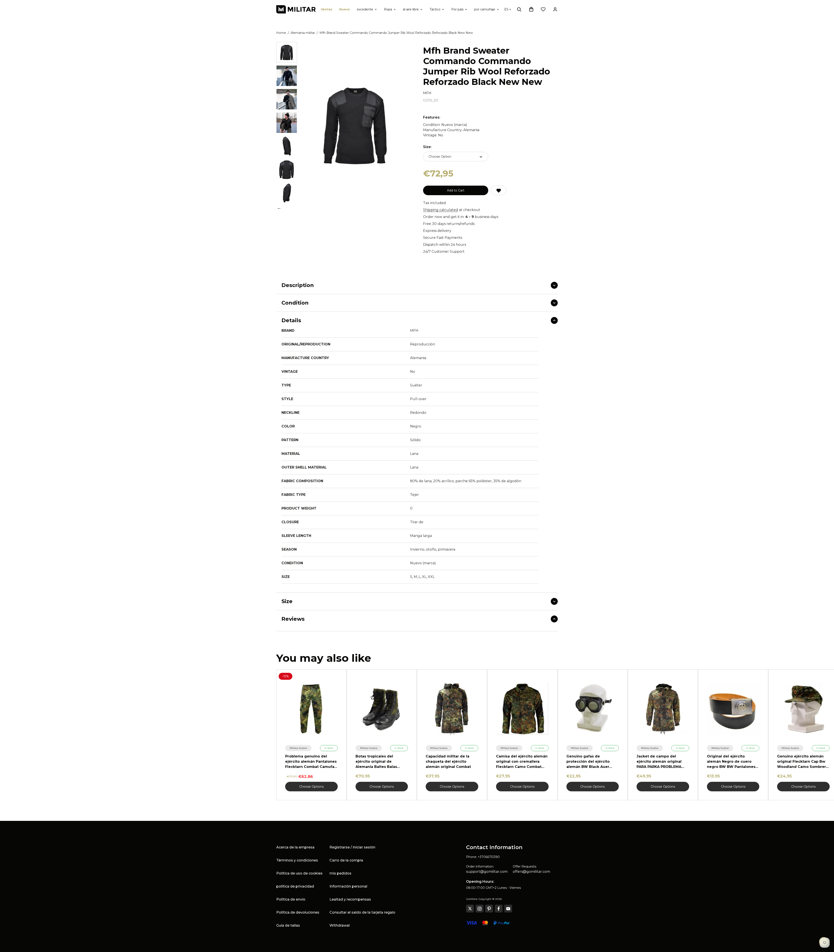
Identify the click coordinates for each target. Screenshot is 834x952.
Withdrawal (339, 925)
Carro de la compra (346, 860)
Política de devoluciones (297, 912)
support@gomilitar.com (487, 872)
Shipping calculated (440, 210)
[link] (298, 748)
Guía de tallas (288, 925)
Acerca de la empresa (295, 847)
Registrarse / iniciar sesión (352, 847)
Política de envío (290, 899)
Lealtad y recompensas (350, 899)
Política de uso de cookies (299, 873)
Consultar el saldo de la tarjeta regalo (362, 912)
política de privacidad (295, 886)
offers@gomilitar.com (531, 872)
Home (281, 33)
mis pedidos (340, 873)
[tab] (286, 52)
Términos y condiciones (297, 860)
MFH (427, 93)
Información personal (348, 886)
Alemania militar (303, 33)
